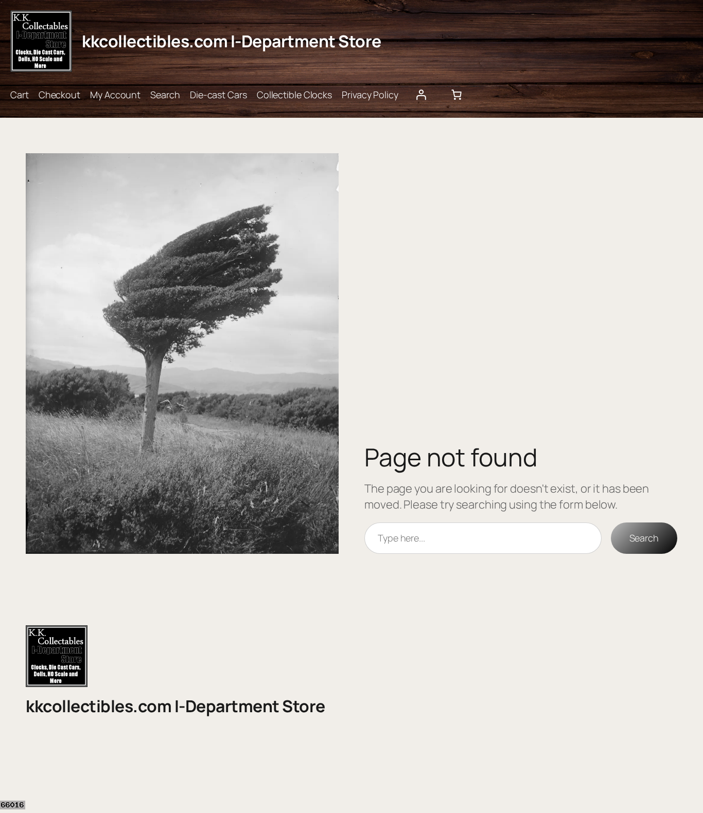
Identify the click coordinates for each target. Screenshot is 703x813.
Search (644, 538)
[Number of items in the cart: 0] (456, 94)
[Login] (421, 94)
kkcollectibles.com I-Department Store (231, 41)
